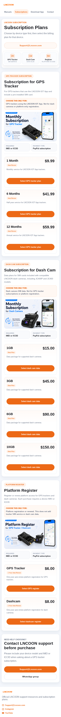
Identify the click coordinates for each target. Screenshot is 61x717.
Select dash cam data (30, 368)
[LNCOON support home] (8, 4)
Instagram (9, 709)
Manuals (8, 12)
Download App (37, 12)
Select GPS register (30, 588)
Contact (50, 12)
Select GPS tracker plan (30, 181)
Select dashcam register (30, 622)
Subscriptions (21, 12)
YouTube (9, 713)
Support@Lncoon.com (31, 45)
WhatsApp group (30, 676)
